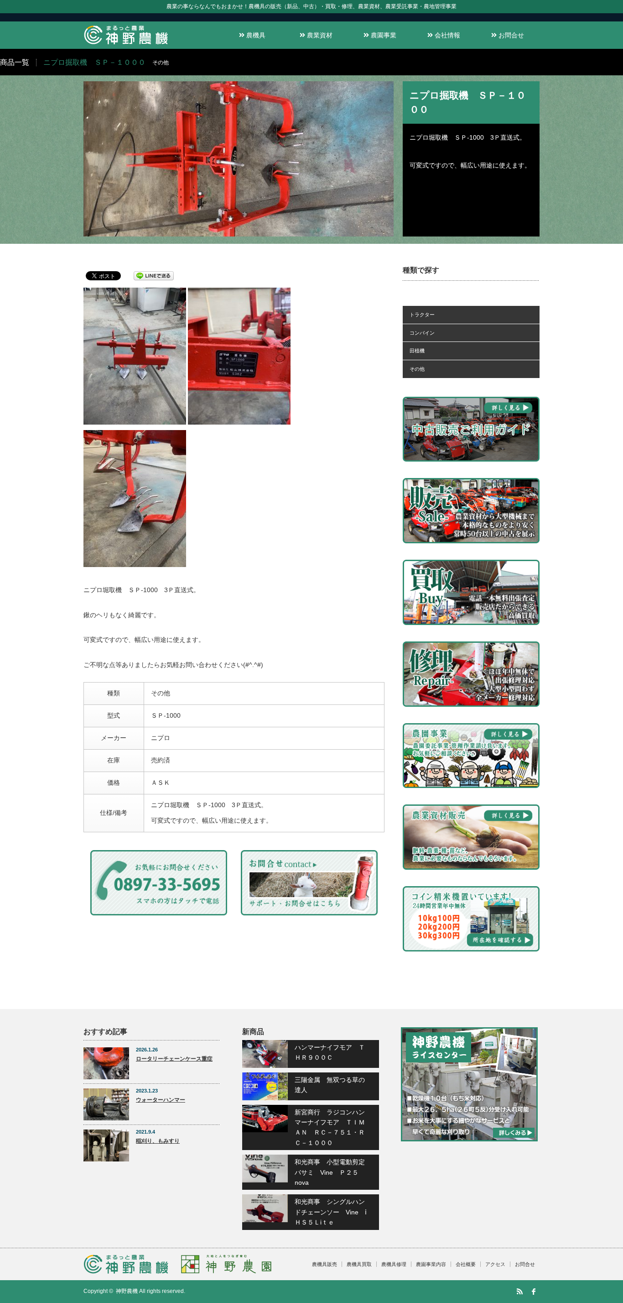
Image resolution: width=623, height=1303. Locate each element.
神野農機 (127, 1291)
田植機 (417, 350)
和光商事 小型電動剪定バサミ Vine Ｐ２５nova (330, 1172)
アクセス (495, 1264)
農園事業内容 (431, 1264)
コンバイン (422, 333)
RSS (519, 1292)
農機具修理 (393, 1264)
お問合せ (510, 35)
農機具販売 (324, 1264)
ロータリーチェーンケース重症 (174, 1059)
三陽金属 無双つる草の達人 (330, 1084)
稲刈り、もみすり (158, 1141)
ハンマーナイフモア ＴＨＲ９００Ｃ (330, 1052)
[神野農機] (125, 44)
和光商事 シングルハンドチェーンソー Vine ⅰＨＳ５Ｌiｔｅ (331, 1212)
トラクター (422, 314)
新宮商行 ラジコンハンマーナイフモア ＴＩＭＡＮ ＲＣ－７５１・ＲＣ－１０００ (330, 1127)
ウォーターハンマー (160, 1100)
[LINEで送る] (154, 275)
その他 (417, 369)
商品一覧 (14, 62)
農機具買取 (359, 1264)
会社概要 (466, 1264)
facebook (534, 1292)
